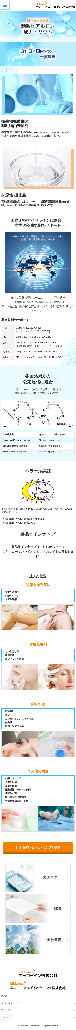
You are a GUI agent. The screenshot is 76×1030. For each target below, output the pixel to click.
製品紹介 (6, 995)
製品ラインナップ (10, 1003)
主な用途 (6, 1010)
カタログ (6, 1017)
